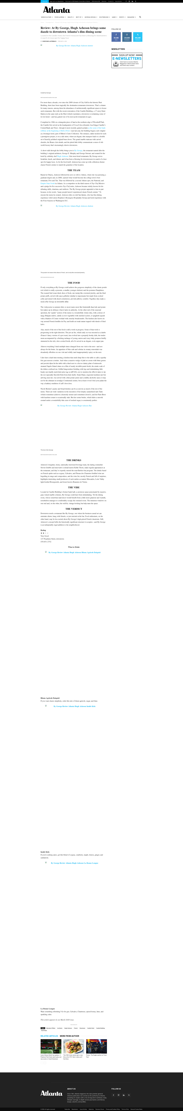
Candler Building (100, 1028)
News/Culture (46, 17)
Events (121, 17)
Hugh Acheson (62, 156)
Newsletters (75, 1109)
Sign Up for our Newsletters (57, 1)
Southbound (103, 17)
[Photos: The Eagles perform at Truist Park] (96, 1046)
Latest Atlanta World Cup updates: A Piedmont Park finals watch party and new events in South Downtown (51, 1057)
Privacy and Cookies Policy (113, 1109)
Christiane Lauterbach (49, 41)
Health (70, 17)
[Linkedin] (132, 1)
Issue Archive (118, 1)
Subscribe (45, 1)
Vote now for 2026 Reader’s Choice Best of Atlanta (77, 1)
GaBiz (114, 17)
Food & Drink (59, 17)
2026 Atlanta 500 (96, 1)
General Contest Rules (136, 1109)
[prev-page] (42, 1063)
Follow (127, 32)
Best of (78, 17)
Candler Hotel (90, 1028)
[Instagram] (129, 1)
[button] (140, 17)
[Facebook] (126, 1)
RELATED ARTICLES (49, 1036)
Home (42, 22)
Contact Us (110, 1)
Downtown (82, 1028)
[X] (135, 1)
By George (78, 150)
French (76, 1028)
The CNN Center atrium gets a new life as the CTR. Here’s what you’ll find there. (73, 1057)
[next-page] (45, 1063)
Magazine (130, 17)
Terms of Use (125, 1109)
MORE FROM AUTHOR (69, 1036)
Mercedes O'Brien (50, 1028)
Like (116, 32)
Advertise (104, 1)
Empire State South (48, 183)
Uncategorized (49, 22)
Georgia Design (90, 17)
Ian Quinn (59, 1028)
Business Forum (100, 1109)
